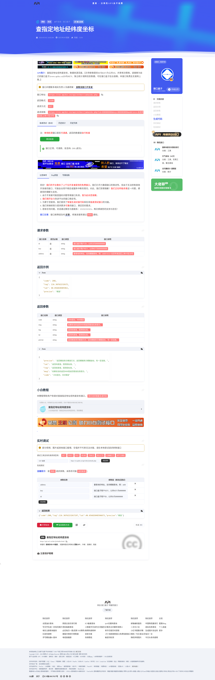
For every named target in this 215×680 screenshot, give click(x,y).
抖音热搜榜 (47, 634)
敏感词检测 (109, 637)
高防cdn (59, 666)
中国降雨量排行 (151, 623)
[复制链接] (84, 525)
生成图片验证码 (151, 630)
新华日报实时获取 (112, 630)
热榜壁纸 (88, 637)
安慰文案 (88, 634)
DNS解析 (44, 656)
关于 (38, 676)
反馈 (68, 215)
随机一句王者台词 (138, 634)
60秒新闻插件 (98, 656)
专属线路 (66, 175)
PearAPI (89, 666)
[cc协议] (66, 676)
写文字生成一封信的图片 (52, 627)
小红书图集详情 (137, 630)
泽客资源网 (81, 666)
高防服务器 (67, 666)
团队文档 (61, 656)
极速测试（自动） (47, 123)
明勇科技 (104, 666)
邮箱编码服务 (136, 623)
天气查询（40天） (169, 156)
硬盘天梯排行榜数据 (70, 634)
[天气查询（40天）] (157, 160)
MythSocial (81, 669)
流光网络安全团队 (44, 664)
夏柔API (77, 544)
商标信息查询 (150, 627)
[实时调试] (143, 441)
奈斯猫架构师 (43, 669)
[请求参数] (143, 230)
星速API (120, 666)
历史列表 (73, 123)
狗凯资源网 (72, 669)
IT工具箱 (75, 656)
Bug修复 (54, 175)
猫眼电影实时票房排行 (170, 147)
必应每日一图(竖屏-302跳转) (73, 630)
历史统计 (62, 123)
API (39, 656)
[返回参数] (143, 307)
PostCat (41, 666)
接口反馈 (80, 22)
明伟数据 (96, 666)
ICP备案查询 (90, 623)
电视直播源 (66, 637)
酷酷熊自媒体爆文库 (61, 669)
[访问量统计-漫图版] (157, 170)
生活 (49, 22)
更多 (161, 630)
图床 (56, 656)
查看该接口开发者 (84, 87)
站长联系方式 (64, 525)
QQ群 (31, 676)
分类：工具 (166, 151)
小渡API (127, 666)
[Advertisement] (107, 581)
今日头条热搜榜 (151, 637)
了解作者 (107, 610)
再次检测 (49, 139)
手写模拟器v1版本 (50, 637)
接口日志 (78, 651)
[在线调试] (143, 465)
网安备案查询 (67, 627)
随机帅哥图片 (136, 637)
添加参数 (43, 502)
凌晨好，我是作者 (160, 62)
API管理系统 (112, 666)
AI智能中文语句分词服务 (95, 627)
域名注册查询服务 (50, 630)
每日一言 (149, 634)
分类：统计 (166, 172)
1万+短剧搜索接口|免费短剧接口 (118, 634)
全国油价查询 (48, 623)
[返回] (36, 3)
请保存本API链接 (52, 544)
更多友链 (135, 666)
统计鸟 (74, 666)
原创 (43, 22)
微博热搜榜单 (90, 630)
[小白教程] (143, 390)
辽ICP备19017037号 (50, 676)
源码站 (51, 656)
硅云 (53, 666)
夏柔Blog (162, 623)
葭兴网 (51, 669)
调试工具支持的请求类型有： (81, 455)
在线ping (89, 656)
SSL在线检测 (108, 656)
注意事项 (43, 175)
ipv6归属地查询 (111, 623)
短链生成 (68, 656)
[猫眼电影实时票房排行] (157, 149)
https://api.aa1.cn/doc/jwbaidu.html (52, 541)
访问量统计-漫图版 (169, 169)
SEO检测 (82, 656)
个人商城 (162, 627)
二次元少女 (135, 627)
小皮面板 (47, 666)
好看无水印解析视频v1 (114, 627)
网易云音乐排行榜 (69, 623)
